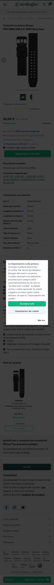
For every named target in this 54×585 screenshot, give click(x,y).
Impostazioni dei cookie (27, 311)
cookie (13, 270)
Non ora (41, 320)
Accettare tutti (27, 303)
